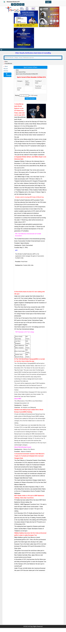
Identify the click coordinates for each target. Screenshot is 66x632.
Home (6, 61)
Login (48, 2)
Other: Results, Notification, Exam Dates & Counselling (33, 53)
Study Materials (8, 63)
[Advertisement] (30, 278)
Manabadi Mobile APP (13, 2)
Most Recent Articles (6, 69)
